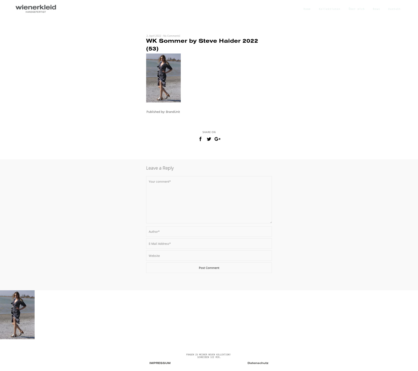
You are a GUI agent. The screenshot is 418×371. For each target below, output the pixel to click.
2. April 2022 (153, 35)
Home (307, 8)
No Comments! (171, 35)
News (376, 8)
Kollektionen (329, 8)
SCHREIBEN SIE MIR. (209, 357)
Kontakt (394, 8)
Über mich (357, 8)
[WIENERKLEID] (35, 8)
